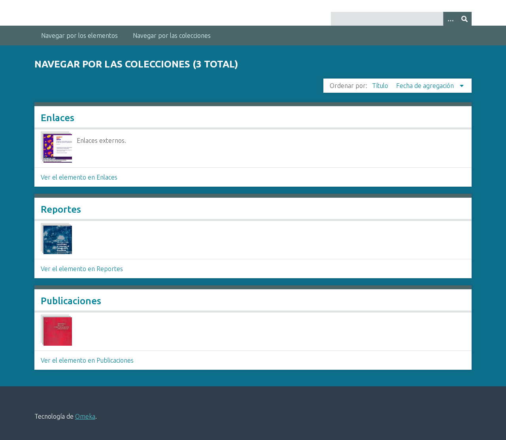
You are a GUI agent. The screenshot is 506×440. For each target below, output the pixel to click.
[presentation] (57, 148)
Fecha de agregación (425, 85)
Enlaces (57, 117)
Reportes (61, 209)
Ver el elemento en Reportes (82, 268)
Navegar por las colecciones (172, 35)
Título (381, 85)
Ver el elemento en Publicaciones (87, 360)
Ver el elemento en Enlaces (79, 177)
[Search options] (450, 19)
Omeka (85, 416)
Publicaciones (71, 301)
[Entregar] (464, 19)
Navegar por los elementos (79, 35)
